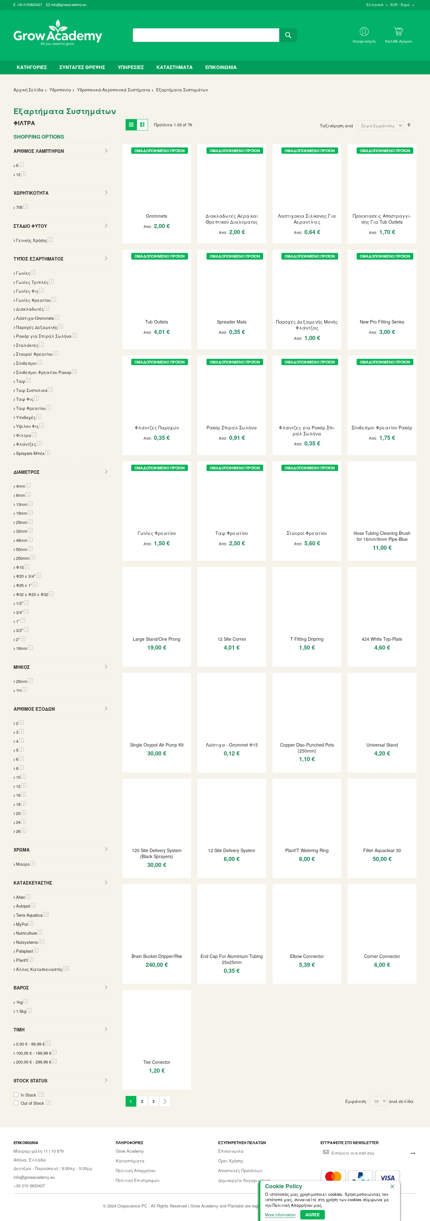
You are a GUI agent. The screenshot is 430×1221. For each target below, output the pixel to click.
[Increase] (149, 238)
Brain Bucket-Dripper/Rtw (157, 956)
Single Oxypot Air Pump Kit (157, 745)
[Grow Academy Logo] (58, 35)
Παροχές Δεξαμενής (39, 327)
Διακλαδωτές (32, 309)
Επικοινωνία (231, 1151)
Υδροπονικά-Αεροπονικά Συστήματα (113, 90)
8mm (23, 495)
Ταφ (23, 381)
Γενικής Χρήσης (34, 240)
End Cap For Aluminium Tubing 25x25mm (232, 959)
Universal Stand (382, 745)
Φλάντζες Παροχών (157, 427)
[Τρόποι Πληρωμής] (360, 1178)
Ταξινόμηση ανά (336, 126)
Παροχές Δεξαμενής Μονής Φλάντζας (307, 324)
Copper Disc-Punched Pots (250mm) (307, 748)
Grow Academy (130, 1151)
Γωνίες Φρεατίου (157, 533)
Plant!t (24, 960)
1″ (20, 621)
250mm (25, 558)
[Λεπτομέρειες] (157, 178)
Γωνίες (26, 273)
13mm (24, 504)
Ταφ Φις (27, 399)
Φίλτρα (26, 435)
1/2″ (22, 603)
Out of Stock (35, 1103)
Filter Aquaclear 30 (382, 850)
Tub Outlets (156, 321)
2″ (20, 639)
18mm (24, 648)
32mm (24, 531)
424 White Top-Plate (382, 639)
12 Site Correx (232, 639)
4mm (23, 486)
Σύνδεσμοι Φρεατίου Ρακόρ (382, 427)
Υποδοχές (28, 417)
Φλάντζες (29, 444)
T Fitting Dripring (307, 639)
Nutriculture (29, 933)
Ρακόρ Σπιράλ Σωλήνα (232, 427)
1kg (22, 1002)
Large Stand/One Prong (156, 639)
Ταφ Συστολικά (34, 390)
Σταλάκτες (30, 345)
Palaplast (27, 951)
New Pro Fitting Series (382, 321)
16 (21, 795)
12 (21, 174)
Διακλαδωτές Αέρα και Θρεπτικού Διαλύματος (232, 219)
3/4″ (22, 612)
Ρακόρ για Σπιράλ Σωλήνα (46, 336)
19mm (24, 513)
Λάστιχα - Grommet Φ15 (232, 745)
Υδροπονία (60, 90)
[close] (392, 1186)
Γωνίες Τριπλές (35, 282)
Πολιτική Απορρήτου (136, 1170)
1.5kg (23, 1011)
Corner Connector (382, 956)
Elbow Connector (307, 956)
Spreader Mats (231, 321)
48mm (24, 540)
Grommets (156, 216)
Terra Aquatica (32, 915)
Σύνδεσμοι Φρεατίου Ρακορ (46, 372)
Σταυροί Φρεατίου (307, 533)
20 (21, 813)
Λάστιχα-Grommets (37, 318)
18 (21, 804)
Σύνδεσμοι (29, 363)
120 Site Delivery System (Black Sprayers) (157, 853)
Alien (23, 897)
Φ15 (22, 567)
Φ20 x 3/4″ (28, 576)
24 (21, 822)
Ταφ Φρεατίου (231, 533)
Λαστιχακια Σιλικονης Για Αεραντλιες (307, 219)
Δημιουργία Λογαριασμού (244, 1180)
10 (21, 777)
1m (21, 690)
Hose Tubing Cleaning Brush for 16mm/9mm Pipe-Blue (382, 536)
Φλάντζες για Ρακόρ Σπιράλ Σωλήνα (307, 430)
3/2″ (22, 630)
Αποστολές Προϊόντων (240, 1170)
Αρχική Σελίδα (28, 90)
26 (21, 831)
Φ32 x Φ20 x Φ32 (35, 594)
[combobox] (215, 35)
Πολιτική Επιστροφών (137, 1180)
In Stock (32, 1095)
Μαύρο (25, 864)
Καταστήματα (130, 1161)
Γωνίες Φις (30, 291)
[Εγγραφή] (413, 1153)
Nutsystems (30, 942)
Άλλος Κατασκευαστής (42, 969)
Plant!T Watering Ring (307, 850)
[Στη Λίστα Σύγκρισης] (171, 238)
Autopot (26, 906)
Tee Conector (156, 1062)
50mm (24, 549)
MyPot (24, 924)
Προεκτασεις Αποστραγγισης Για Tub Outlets (382, 219)
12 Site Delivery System (231, 850)
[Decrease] (130, 238)
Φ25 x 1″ (26, 585)
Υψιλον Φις (30, 426)
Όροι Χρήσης (230, 1161)
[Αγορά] (160, 238)
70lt (22, 207)
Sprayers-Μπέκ (33, 453)
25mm (24, 522)
